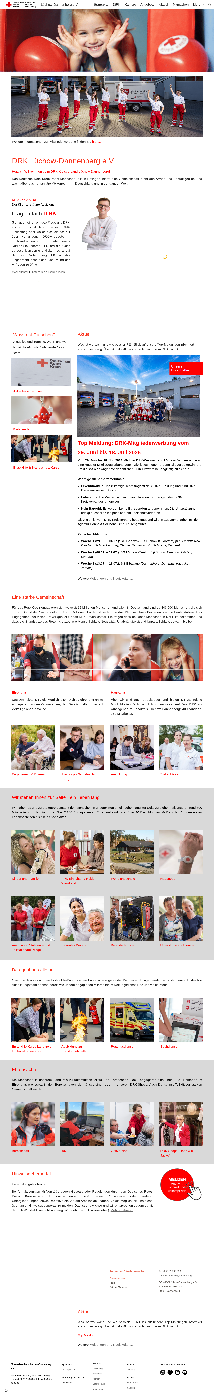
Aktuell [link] (164, 4)
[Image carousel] (107, 657)
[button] (210, 5)
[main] (107, 141)
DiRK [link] (116, 4)
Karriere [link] (130, 4)
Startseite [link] (101, 4)
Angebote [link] (147, 4)
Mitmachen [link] (181, 4)
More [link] (196, 4)
